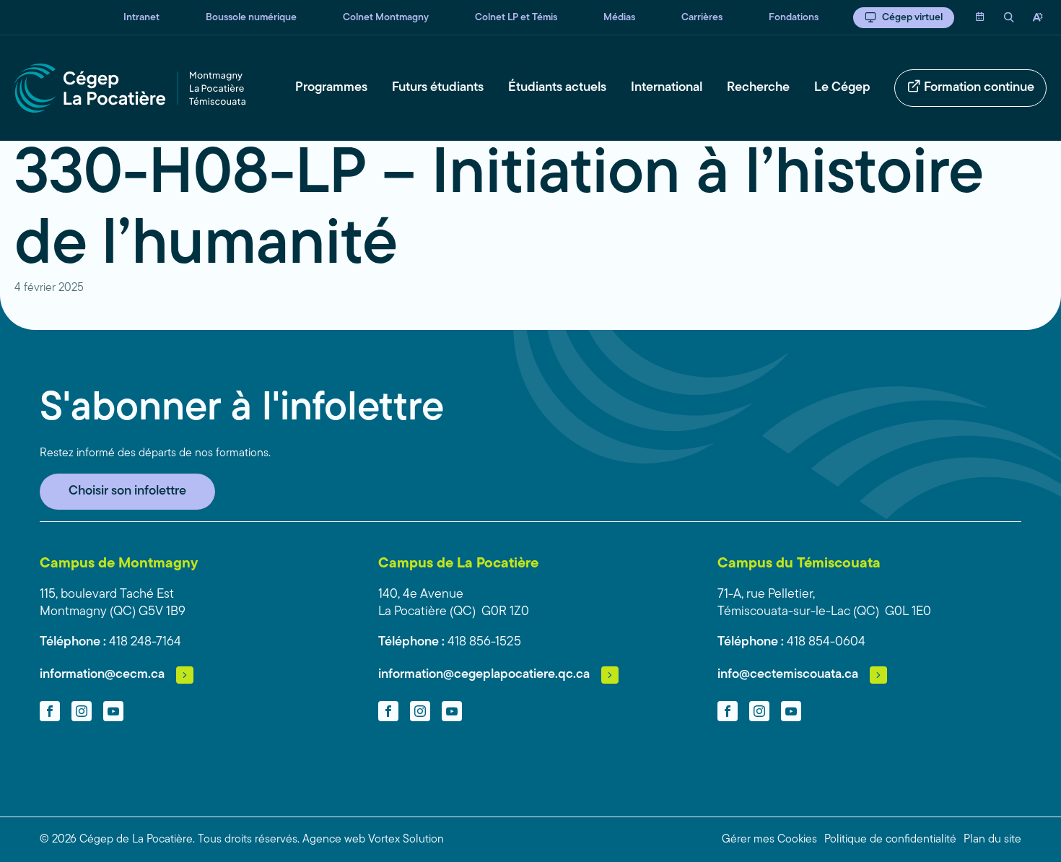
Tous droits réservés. (249, 839)
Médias (619, 17)
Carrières (701, 17)
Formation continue (979, 88)
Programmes (331, 88)
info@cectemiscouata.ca (787, 675)
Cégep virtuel (912, 17)
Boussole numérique (251, 17)
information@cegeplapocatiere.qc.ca (484, 675)
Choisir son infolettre (127, 491)
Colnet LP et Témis (516, 17)
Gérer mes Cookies (769, 839)
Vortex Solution (406, 839)
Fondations (793, 17)
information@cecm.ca (102, 675)
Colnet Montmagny (386, 17)
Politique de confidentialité (890, 839)
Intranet (141, 17)
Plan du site (992, 839)
